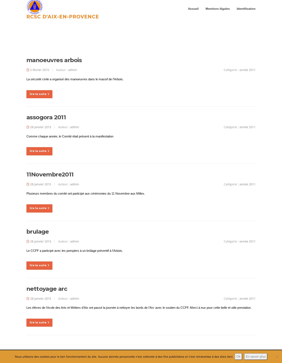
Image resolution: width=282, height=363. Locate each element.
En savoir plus (256, 356)
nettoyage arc (46, 288)
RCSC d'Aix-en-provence (62, 16)
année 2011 (247, 70)
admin (72, 70)
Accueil (193, 8)
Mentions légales (218, 8)
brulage (37, 231)
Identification (246, 8)
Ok (238, 356)
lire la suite (38, 94)
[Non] (277, 357)
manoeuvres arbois (54, 60)
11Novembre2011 (50, 174)
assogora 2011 (46, 117)
